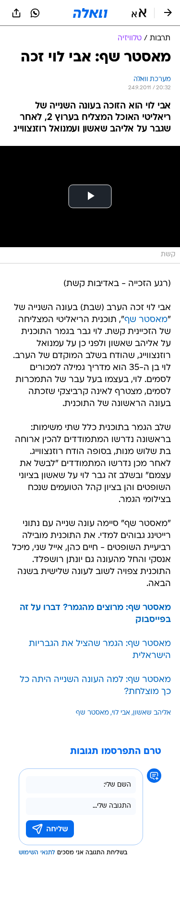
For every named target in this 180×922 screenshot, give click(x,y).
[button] (139, 13)
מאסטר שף (146, 319)
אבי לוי (121, 713)
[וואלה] (90, 13)
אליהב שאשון (152, 713)
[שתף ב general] (16, 13)
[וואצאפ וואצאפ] (35, 13)
